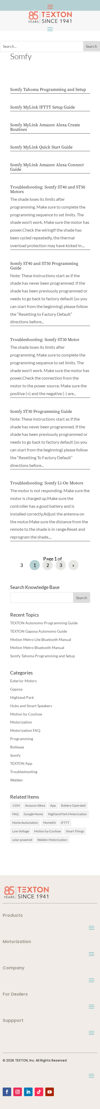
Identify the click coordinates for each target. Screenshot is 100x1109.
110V (16, 805)
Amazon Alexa (35, 805)
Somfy (15, 755)
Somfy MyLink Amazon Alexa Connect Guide (47, 167)
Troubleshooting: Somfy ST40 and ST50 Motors (47, 189)
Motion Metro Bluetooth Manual (37, 647)
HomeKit (49, 823)
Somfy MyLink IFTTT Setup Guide (42, 107)
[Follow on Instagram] (17, 1092)
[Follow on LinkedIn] (28, 1092)
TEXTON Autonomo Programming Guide (44, 623)
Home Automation (25, 823)
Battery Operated (73, 805)
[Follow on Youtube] (49, 1092)
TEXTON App (21, 763)
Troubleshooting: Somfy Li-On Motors (46, 483)
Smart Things (75, 831)
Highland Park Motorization (67, 814)
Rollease (17, 747)
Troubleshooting (23, 771)
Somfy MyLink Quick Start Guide (41, 147)
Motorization (21, 722)
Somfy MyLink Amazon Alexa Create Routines (45, 127)
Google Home (33, 814)
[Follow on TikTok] (39, 1092)
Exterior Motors (23, 680)
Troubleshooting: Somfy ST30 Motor (44, 339)
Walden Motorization (52, 840)
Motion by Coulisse (26, 714)
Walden (16, 780)
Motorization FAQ (25, 730)
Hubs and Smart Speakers (31, 705)
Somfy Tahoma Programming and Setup (48, 89)
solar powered (22, 840)
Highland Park (22, 697)
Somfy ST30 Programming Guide (41, 411)
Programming (21, 738)
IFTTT (65, 823)
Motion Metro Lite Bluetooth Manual (40, 639)
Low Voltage (20, 831)
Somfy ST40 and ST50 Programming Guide (44, 266)
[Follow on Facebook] (7, 1092)
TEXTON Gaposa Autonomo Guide (38, 631)
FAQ (15, 814)
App (53, 805)
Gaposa (16, 689)
